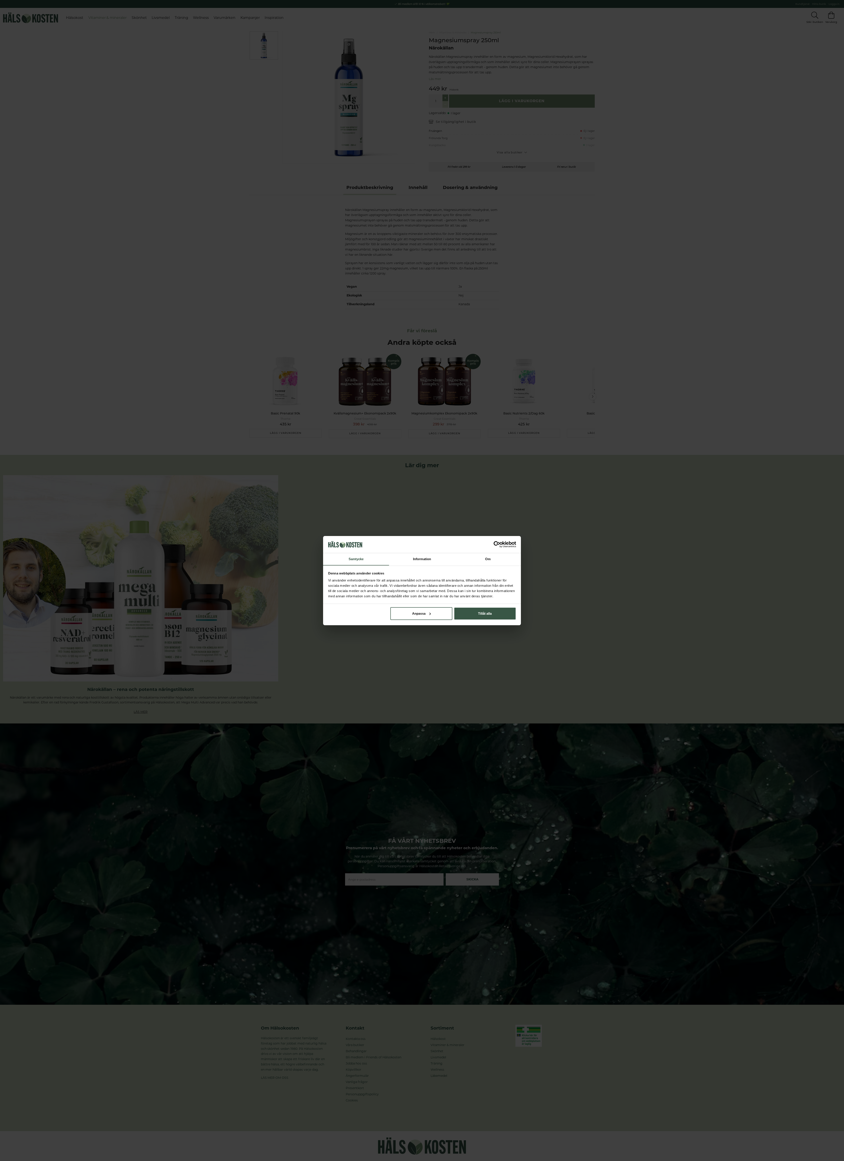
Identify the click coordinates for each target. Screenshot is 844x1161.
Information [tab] (422, 559)
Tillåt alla (485, 613)
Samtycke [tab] (356, 559)
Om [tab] (488, 559)
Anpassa (419, 613)
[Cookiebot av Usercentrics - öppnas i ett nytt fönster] (497, 544)
